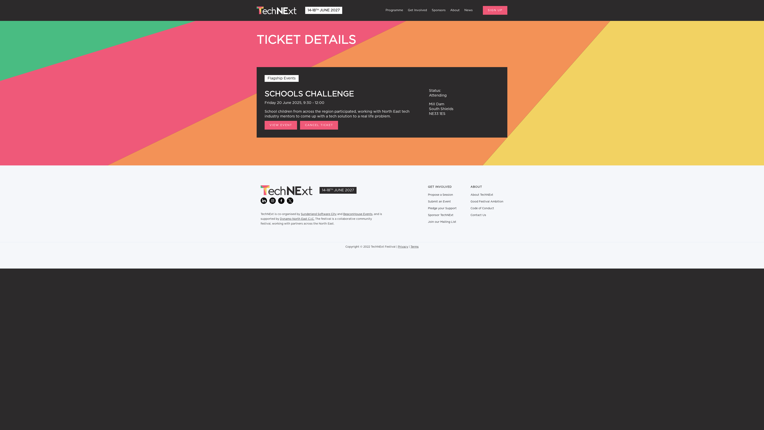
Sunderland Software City (318, 214)
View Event (281, 125)
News (468, 10)
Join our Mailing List (442, 222)
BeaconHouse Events (357, 214)
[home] (276, 10)
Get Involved (417, 10)
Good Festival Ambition (487, 201)
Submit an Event (439, 201)
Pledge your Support (442, 208)
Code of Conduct (482, 208)
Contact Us (478, 215)
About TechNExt (482, 195)
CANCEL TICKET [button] (319, 125)
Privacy (403, 246)
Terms (414, 246)
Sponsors (438, 10)
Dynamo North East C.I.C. (297, 219)
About (455, 10)
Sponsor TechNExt (440, 215)
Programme (394, 10)
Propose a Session (440, 195)
